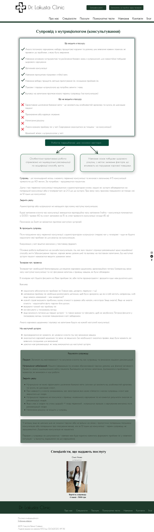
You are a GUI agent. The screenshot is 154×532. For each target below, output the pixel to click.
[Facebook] (151, 260)
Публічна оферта (25, 521)
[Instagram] (151, 252)
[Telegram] (151, 256)
